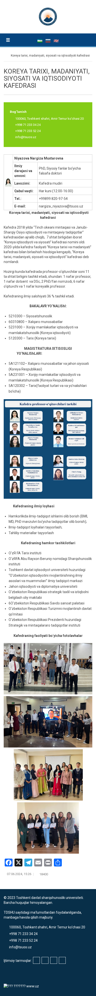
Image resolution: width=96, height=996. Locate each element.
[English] (56, 40)
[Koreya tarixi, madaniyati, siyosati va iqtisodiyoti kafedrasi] (8, 182)
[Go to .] (6, 55)
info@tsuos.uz (25, 137)
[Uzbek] (40, 40)
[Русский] (48, 40)
